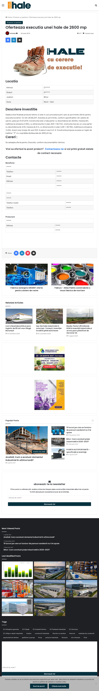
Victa (85, 637)
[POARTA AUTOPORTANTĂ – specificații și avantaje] (58, 454)
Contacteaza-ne (54, 149)
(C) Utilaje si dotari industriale (13, 633)
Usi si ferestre (75, 637)
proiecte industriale (51, 637)
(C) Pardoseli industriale (58, 629)
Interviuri (72, 633)
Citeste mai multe (59, 686)
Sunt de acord (39, 686)
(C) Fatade (25, 629)
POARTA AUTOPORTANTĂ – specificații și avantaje (78, 450)
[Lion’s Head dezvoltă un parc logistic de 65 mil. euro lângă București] (19, 316)
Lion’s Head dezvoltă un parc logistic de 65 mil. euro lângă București (18, 328)
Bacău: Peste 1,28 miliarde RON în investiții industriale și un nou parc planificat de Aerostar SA (79, 329)
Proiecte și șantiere (20, 17)
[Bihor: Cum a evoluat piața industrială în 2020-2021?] (58, 442)
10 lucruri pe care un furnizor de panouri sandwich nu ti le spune (78, 430)
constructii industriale (42, 633)
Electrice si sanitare (59, 633)
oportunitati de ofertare (11, 637)
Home (9, 17)
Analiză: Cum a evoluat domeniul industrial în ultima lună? (24, 459)
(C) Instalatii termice (39, 629)
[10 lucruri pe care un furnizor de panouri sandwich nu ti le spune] (58, 430)
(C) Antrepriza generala (11, 629)
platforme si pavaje (28, 637)
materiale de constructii (86, 633)
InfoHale (13, 33)
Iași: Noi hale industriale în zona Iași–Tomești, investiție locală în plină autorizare (49, 328)
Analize (28, 633)
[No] (96, 683)
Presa (40, 637)
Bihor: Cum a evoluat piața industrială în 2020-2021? (78, 440)
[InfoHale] (19, 5)
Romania (65, 637)
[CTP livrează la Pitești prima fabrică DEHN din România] (49, 589)
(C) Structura (73, 629)
